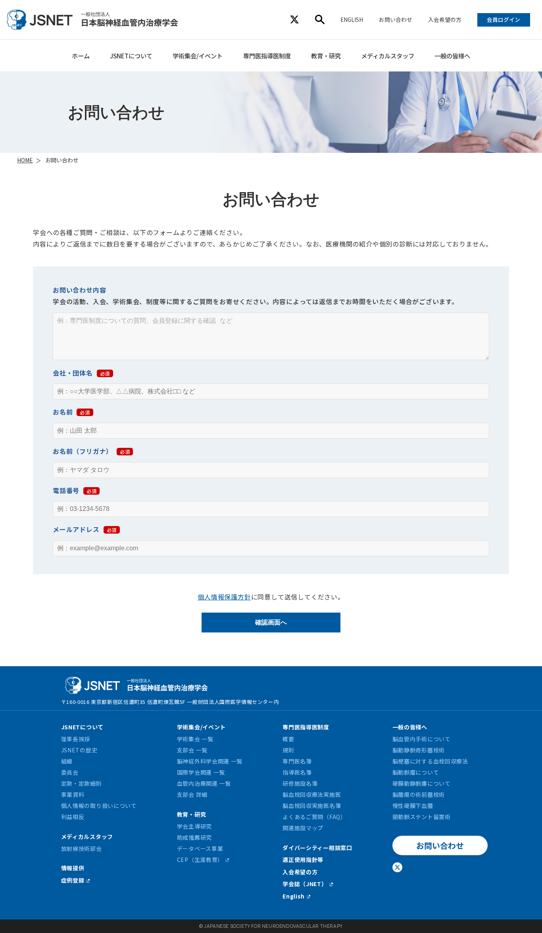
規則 (288, 750)
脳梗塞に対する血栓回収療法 (430, 761)
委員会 (70, 772)
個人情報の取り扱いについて (99, 806)
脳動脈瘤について (415, 772)
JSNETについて (131, 55)
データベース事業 (200, 848)
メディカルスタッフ (387, 55)
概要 (288, 739)
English (294, 896)
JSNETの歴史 (79, 750)
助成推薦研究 (194, 837)
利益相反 (73, 817)
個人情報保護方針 (224, 596)
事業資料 (73, 794)
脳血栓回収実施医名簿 (312, 806)
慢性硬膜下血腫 (412, 806)
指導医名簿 (297, 772)
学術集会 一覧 (195, 739)
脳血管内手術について (421, 739)
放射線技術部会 (81, 848)
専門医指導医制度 (267, 55)
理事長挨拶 (75, 739)
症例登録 (73, 880)
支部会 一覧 (192, 750)
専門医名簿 (297, 761)
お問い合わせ (395, 19)
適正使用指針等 (303, 860)
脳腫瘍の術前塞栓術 (418, 794)
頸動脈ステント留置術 (421, 817)
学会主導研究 (194, 826)
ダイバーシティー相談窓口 (317, 848)
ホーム (81, 55)
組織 (67, 761)
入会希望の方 (444, 19)
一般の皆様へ (452, 55)
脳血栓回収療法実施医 (312, 794)
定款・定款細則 (81, 783)
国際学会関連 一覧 (201, 772)
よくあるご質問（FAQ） (314, 817)
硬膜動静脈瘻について (421, 783)
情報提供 (73, 868)
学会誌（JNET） (305, 884)
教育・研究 (326, 55)
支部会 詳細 (192, 794)
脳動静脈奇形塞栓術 (418, 750)
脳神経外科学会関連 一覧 (209, 761)
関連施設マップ (303, 828)
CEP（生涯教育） (200, 860)
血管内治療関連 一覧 (204, 783)
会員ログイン (503, 19)
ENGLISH (351, 19)
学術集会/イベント (198, 55)
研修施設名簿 (300, 783)
